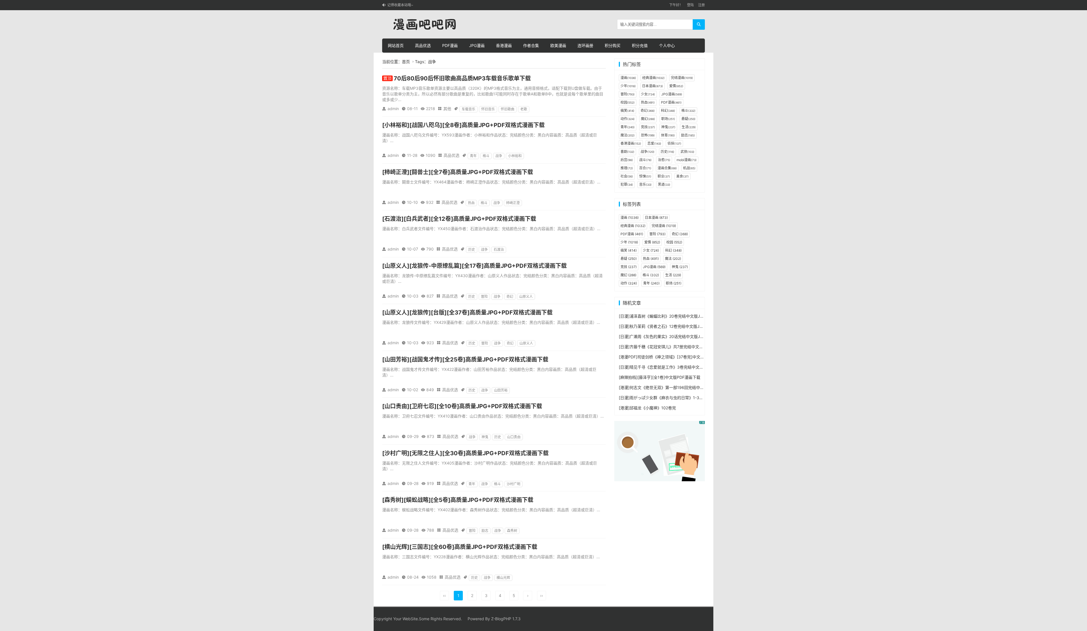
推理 (626, 168)
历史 (471, 249)
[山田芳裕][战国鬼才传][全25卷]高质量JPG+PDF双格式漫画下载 (465, 359)
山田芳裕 (501, 390)
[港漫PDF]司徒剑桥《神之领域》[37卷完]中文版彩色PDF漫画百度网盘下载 (685, 356)
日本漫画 (652, 86)
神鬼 (485, 437)
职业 (664, 176)
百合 (645, 168)
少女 (648, 94)
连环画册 (585, 45)
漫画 (628, 78)
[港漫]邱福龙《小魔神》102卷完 (647, 407)
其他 (447, 108)
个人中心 (667, 45)
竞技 (648, 127)
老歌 (523, 109)
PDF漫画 (450, 45)
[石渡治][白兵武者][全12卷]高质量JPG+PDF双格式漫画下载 (459, 218)
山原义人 (526, 296)
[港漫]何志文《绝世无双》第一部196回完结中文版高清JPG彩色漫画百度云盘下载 (691, 387)
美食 (682, 176)
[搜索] (699, 24)
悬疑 (688, 119)
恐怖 (648, 135)
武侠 (687, 151)
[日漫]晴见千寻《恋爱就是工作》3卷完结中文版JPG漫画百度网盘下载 (681, 367)
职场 (668, 119)
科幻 (668, 110)
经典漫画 (653, 78)
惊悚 (645, 176)
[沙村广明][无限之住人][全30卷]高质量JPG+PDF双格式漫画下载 (465, 453)
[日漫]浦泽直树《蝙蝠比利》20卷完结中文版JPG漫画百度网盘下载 (678, 316)
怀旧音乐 (488, 109)
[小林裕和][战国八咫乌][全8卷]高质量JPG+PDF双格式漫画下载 (463, 125)
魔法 (627, 135)
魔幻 (648, 119)
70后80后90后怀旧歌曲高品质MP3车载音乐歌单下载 (462, 78)
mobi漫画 (687, 160)
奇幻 (509, 296)
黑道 (664, 184)
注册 (701, 5)
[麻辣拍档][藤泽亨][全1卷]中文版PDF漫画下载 (659, 377)
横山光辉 (503, 578)
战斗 (645, 160)
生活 (689, 127)
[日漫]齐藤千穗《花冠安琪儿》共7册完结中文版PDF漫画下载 (673, 346)
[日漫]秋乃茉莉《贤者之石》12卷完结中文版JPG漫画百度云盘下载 (678, 326)
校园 (627, 102)
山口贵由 (514, 437)
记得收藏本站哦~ (400, 5)
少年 (628, 86)
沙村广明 (513, 484)
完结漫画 (682, 78)
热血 (471, 203)
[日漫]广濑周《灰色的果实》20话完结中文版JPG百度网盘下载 (674, 336)
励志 (485, 531)
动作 (627, 119)
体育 (668, 135)
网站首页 (396, 45)
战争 (498, 156)
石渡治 (499, 249)
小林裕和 (515, 156)
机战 (689, 168)
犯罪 (626, 184)
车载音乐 (468, 109)
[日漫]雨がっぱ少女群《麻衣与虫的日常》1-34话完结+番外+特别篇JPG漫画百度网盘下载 (698, 397)
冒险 (484, 296)
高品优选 (423, 45)
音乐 (645, 184)
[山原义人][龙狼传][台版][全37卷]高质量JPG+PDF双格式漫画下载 (467, 312)
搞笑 (627, 110)
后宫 (626, 160)
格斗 (486, 156)
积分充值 (640, 45)
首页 (406, 61)
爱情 (676, 86)
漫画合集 (667, 168)
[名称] (659, 450)
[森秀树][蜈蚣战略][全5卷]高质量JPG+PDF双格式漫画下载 (457, 500)
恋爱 (654, 143)
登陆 (690, 5)
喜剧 (627, 151)
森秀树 (512, 531)
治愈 (664, 160)
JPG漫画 (477, 45)
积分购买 (612, 45)
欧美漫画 (558, 45)
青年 (473, 156)
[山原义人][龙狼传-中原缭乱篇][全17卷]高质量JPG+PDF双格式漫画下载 (474, 265)
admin (393, 108)
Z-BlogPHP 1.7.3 (506, 618)
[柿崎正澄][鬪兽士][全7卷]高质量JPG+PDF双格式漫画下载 (457, 172)
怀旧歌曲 (507, 109)
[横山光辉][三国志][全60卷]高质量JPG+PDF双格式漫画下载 (459, 547)
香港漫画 (504, 45)
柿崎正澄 (513, 203)
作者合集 (531, 45)
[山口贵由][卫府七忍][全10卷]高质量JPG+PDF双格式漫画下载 (462, 406)
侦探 (674, 143)
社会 (626, 176)
